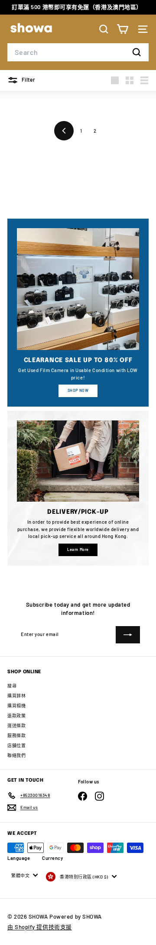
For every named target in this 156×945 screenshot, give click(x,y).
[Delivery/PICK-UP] (78, 461)
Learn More (78, 549)
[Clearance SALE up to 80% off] (78, 289)
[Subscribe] (128, 634)
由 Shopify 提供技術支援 (39, 926)
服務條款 (16, 735)
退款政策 (16, 715)
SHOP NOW (78, 390)
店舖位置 (16, 745)
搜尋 (11, 685)
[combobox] (78, 52)
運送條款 (16, 725)
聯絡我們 (16, 755)
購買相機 (16, 705)
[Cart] (122, 29)
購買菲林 (16, 695)
